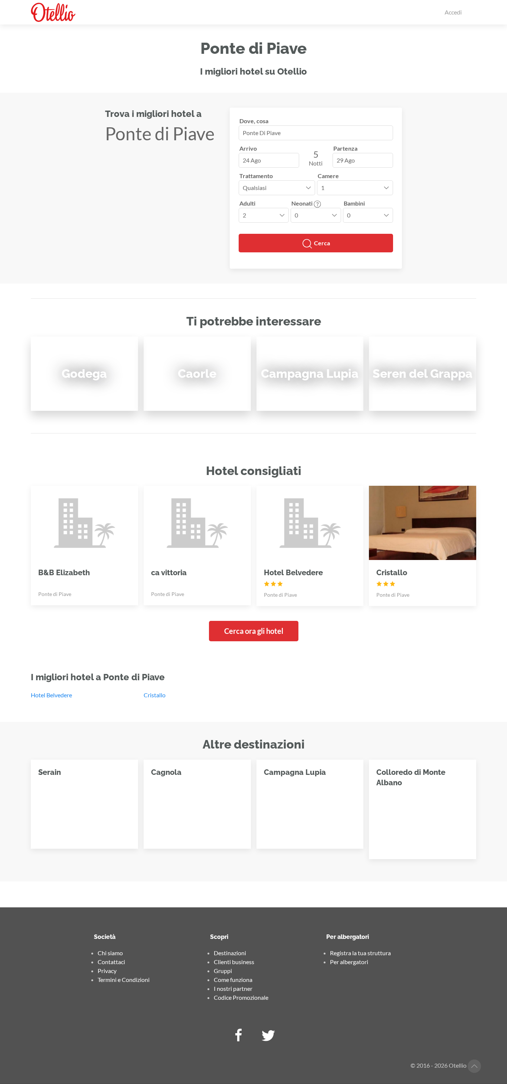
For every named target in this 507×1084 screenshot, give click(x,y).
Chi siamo (110, 952)
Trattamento (256, 175)
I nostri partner (233, 988)
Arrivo (248, 148)
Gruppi (223, 970)
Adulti (247, 203)
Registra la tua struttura (360, 952)
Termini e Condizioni (124, 979)
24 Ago (252, 160)
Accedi (453, 12)
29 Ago (346, 160)
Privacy (107, 970)
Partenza (345, 148)
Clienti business (234, 961)
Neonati (302, 203)
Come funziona (233, 979)
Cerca (321, 242)
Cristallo (155, 694)
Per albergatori (349, 961)
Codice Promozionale (241, 997)
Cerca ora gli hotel (253, 630)
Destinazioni (230, 952)
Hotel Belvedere (51, 694)
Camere (328, 175)
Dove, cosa (253, 120)
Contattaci (111, 961)
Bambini (354, 203)
